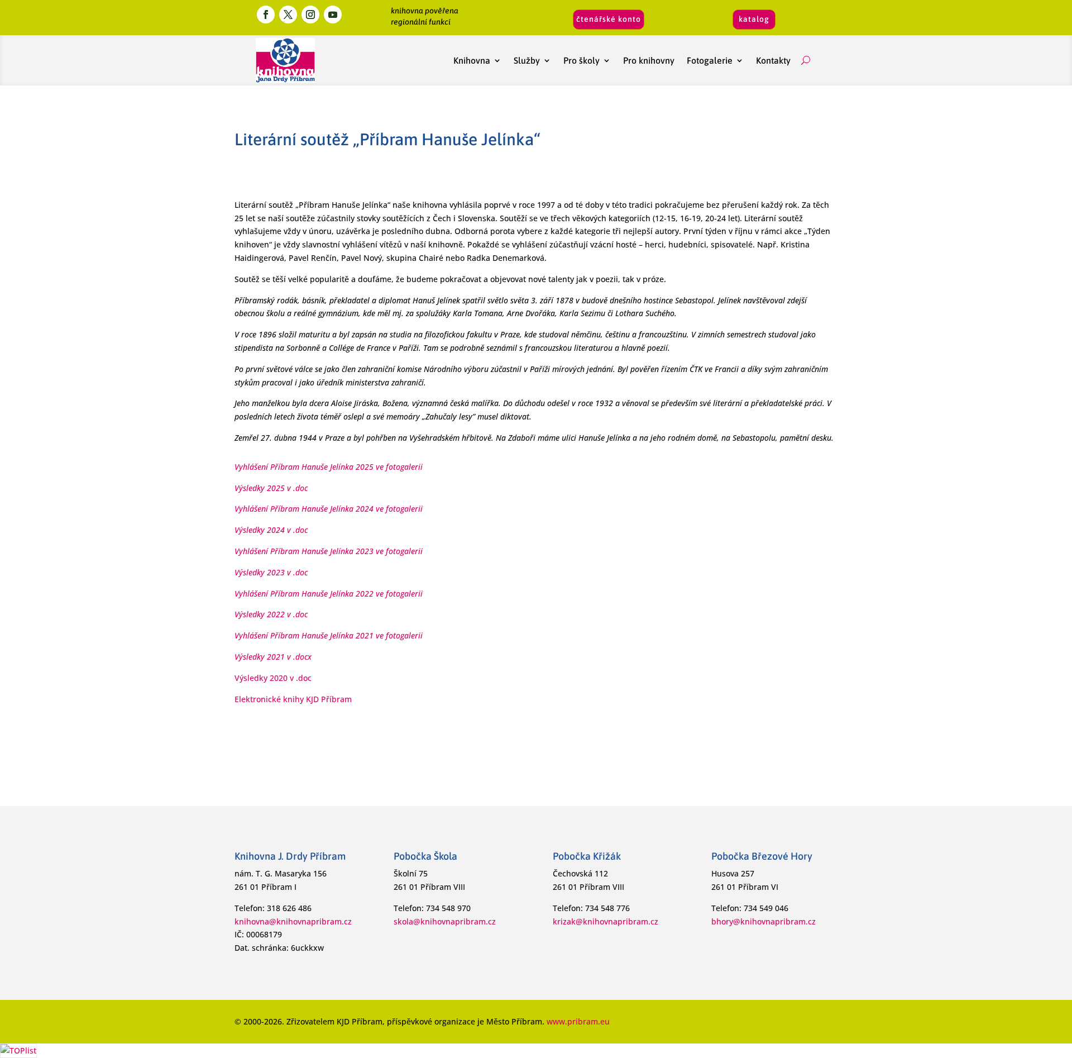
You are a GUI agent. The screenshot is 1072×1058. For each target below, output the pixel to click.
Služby (527, 60)
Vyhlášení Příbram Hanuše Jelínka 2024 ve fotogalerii (328, 508)
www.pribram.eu (578, 1021)
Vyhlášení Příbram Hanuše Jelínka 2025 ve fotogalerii (328, 466)
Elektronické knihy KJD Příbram (293, 699)
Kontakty (775, 60)
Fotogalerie (710, 60)
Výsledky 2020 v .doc (273, 678)
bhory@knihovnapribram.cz (763, 921)
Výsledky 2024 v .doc (271, 530)
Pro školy (581, 60)
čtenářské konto (608, 19)
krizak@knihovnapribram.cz (605, 921)
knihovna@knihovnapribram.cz (293, 921)
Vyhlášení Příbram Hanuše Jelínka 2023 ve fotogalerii (328, 551)
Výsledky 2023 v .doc (271, 572)
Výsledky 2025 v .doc (271, 488)
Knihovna (471, 60)
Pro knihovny (648, 60)
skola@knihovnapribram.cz (445, 921)
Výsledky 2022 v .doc (271, 614)
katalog (754, 19)
